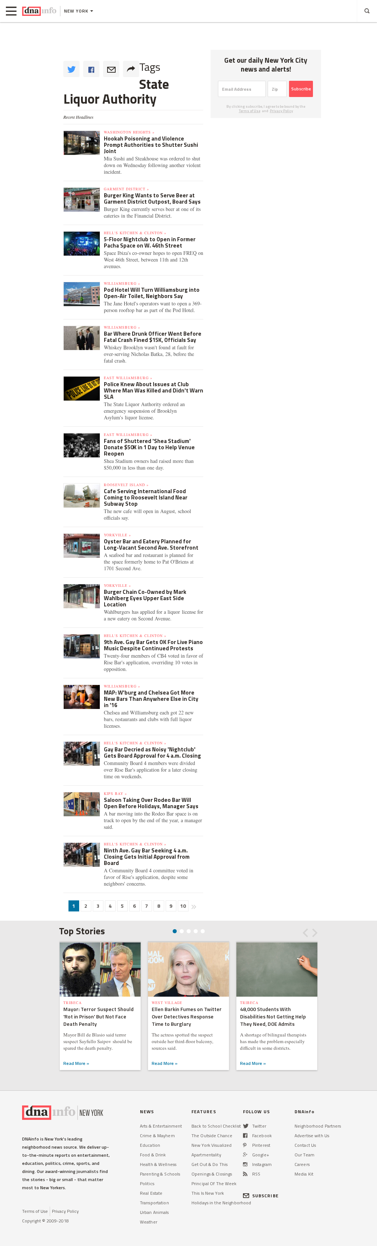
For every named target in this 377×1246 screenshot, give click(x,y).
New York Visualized (211, 1145)
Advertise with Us (312, 1135)
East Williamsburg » (128, 377)
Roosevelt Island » (126, 484)
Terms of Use (249, 111)
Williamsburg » (122, 283)
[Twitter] (246, 1125)
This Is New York (207, 1193)
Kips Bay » (115, 793)
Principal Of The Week (214, 1183)
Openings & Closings (211, 1173)
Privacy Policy (281, 111)
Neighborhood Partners (318, 1125)
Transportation (154, 1202)
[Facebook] (245, 1135)
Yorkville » (117, 534)
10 (183, 906)
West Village (167, 1002)
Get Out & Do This (209, 1164)
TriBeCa (72, 1002)
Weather (148, 1221)
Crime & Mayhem (157, 1135)
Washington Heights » (129, 132)
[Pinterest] (244, 1145)
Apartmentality (206, 1154)
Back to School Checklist (216, 1125)
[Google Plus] (245, 1154)
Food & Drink (153, 1154)
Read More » (76, 1063)
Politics (147, 1183)
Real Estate (151, 1193)
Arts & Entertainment (161, 1125)
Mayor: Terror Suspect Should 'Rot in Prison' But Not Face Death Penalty (98, 1016)
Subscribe (301, 88)
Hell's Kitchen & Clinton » (135, 232)
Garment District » (126, 188)
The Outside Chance (211, 1135)
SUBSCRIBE (265, 1195)
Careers (302, 1164)
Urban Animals (154, 1212)
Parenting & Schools (160, 1173)
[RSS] (245, 1173)
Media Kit (304, 1173)
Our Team (304, 1154)
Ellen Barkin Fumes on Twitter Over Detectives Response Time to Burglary (187, 1016)
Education (150, 1145)
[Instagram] (245, 1164)
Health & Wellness (158, 1164)
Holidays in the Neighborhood (221, 1202)
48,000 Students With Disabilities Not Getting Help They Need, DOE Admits (273, 1016)
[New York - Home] (39, 11)
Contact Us (305, 1145)
